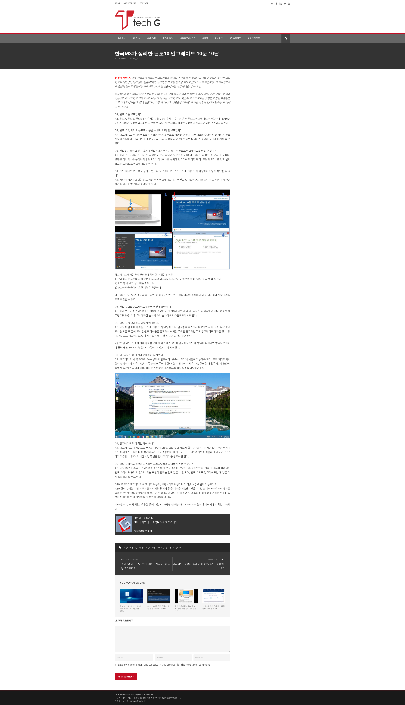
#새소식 (121, 38)
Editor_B (134, 58)
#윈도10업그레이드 (154, 548)
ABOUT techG (130, 3)
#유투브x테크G (187, 38)
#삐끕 (205, 38)
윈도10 (178, 548)
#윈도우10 (169, 548)
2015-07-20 (120, 58)
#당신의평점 (254, 38)
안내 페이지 (164, 456)
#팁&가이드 (235, 38)
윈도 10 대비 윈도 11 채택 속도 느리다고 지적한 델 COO (130, 608)
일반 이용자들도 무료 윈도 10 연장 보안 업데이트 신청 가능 (185, 608)
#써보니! (151, 38)
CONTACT (144, 3)
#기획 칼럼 (168, 38)
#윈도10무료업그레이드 (134, 548)
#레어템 (219, 38)
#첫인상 (136, 38)
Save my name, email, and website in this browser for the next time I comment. (164, 664)
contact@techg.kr (138, 701)
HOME (117, 3)
